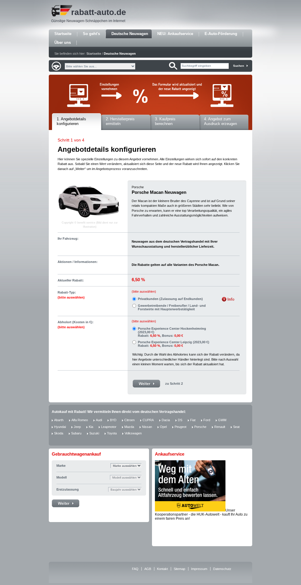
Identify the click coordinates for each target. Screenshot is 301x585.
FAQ (135, 569)
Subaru (76, 433)
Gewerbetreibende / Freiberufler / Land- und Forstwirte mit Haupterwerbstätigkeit (172, 307)
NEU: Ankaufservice (175, 33)
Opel (163, 427)
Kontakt (162, 569)
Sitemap (179, 569)
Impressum (199, 569)
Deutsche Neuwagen (129, 33)
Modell (61, 477)
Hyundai (60, 427)
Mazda (129, 427)
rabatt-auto (92, 12)
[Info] (228, 299)
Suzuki (94, 433)
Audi (99, 420)
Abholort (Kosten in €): (75, 324)
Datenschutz (222, 569)
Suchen (238, 65)
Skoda (58, 433)
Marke (61, 465)
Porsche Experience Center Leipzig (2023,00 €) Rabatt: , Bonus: (173, 343)
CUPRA (148, 420)
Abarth (58, 420)
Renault (219, 427)
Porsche (200, 427)
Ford (206, 420)
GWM (222, 420)
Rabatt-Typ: (71, 295)
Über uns (62, 42)
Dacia (166, 420)
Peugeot (180, 427)
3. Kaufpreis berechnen (165, 121)
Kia (91, 427)
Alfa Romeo (79, 420)
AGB (147, 569)
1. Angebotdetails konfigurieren (71, 121)
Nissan (147, 427)
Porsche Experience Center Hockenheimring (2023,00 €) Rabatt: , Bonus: (172, 332)
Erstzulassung (67, 489)
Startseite (62, 33)
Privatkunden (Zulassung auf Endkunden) (170, 299)
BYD (113, 420)
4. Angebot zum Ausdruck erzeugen (220, 121)
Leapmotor (108, 427)
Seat (236, 427)
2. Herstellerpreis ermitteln (120, 121)
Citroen (129, 420)
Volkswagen (133, 433)
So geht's (91, 33)
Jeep (77, 427)
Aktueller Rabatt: (71, 280)
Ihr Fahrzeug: (68, 238)
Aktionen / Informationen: (78, 262)
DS (180, 420)
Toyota (112, 433)
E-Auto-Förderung (221, 33)
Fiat (192, 420)
